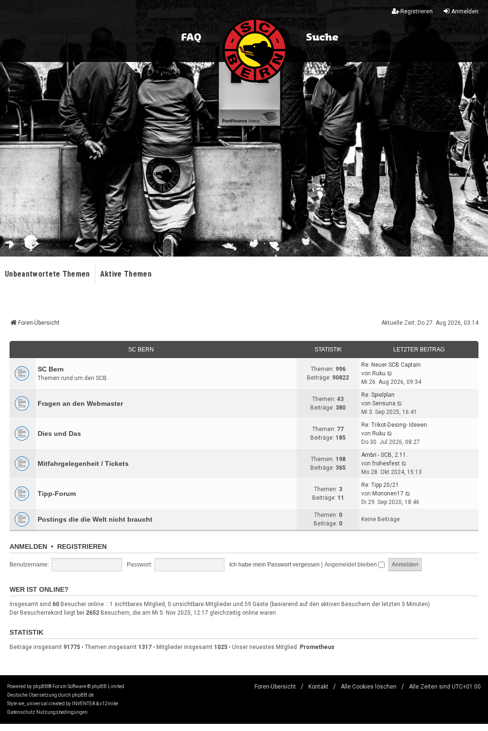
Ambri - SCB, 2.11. (384, 455)
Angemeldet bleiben (351, 564)
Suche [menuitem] (322, 37)
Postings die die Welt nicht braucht (95, 519)
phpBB (40, 686)
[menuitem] (21, 712)
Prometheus (317, 647)
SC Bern (141, 349)
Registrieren (82, 546)
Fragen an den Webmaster (80, 403)
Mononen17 (388, 493)
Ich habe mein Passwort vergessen (274, 564)
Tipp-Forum (57, 493)
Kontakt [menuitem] (318, 686)
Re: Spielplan (378, 394)
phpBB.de (83, 695)
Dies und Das (59, 433)
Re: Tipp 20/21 (380, 485)
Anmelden (28, 546)
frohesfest (386, 463)
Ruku (379, 373)
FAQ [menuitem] (191, 37)
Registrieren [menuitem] (416, 11)
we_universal (33, 703)
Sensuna (384, 403)
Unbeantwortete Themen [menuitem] (47, 273)
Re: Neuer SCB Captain (391, 364)
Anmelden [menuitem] (464, 11)
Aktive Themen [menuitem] (126, 273)
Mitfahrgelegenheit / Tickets (83, 463)
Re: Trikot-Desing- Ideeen (394, 425)
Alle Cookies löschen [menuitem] (368, 686)
